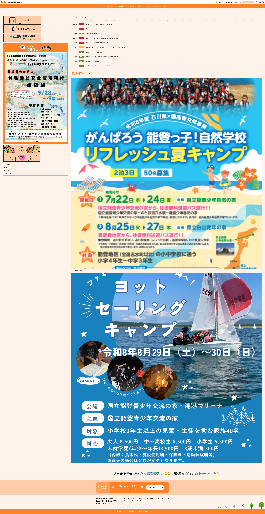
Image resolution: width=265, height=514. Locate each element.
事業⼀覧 (155, 6)
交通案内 (220, 2)
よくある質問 (229, 2)
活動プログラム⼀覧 (144, 6)
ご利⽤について (110, 6)
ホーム (98, 6)
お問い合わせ (238, 2)
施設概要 (8, 164)
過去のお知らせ (258, 17)
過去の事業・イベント (257, 73)
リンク (7, 177)
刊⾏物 (7, 167)
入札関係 (8, 170)
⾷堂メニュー (166, 6)
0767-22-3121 (127, 486)
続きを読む (35, 141)
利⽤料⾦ (121, 6)
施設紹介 (132, 6)
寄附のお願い (9, 174)
